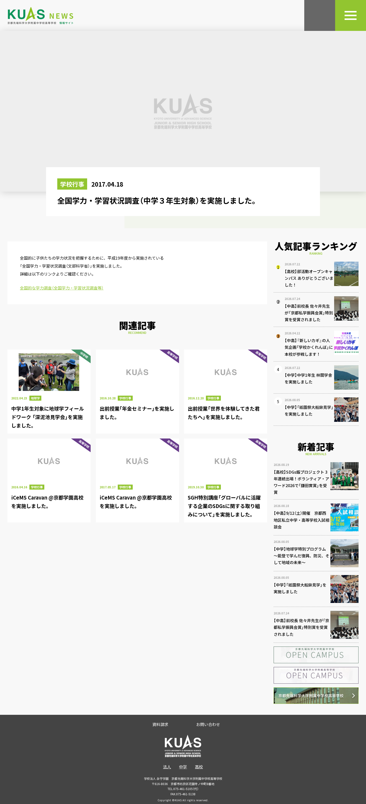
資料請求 (160, 724)
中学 (183, 767)
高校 (199, 767)
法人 (167, 767)
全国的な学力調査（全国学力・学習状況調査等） (62, 288)
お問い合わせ (208, 724)
